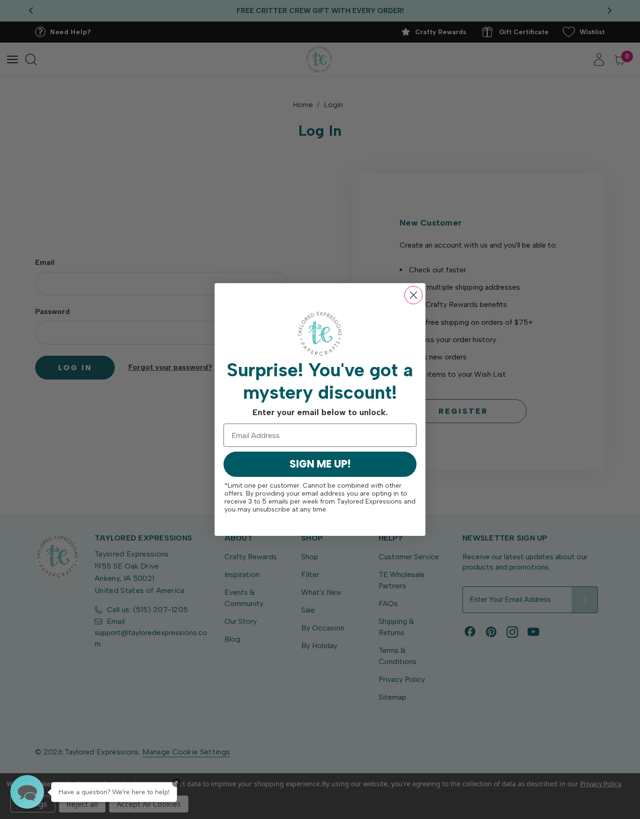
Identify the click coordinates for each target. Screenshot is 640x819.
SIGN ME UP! (320, 464)
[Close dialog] (413, 295)
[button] (27, 792)
